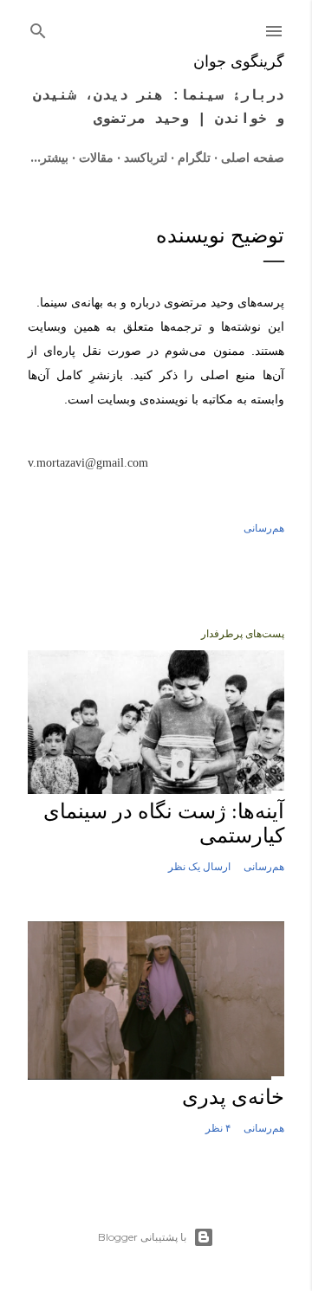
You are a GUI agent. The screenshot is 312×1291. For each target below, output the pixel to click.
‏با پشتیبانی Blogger (142, 1236)
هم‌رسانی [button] (264, 527)
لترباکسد (145, 157)
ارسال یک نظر (199, 866)
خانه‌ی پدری (233, 1097)
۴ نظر (218, 1127)
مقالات (96, 157)
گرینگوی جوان (238, 61)
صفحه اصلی (252, 157)
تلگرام (194, 157)
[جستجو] (38, 27)
